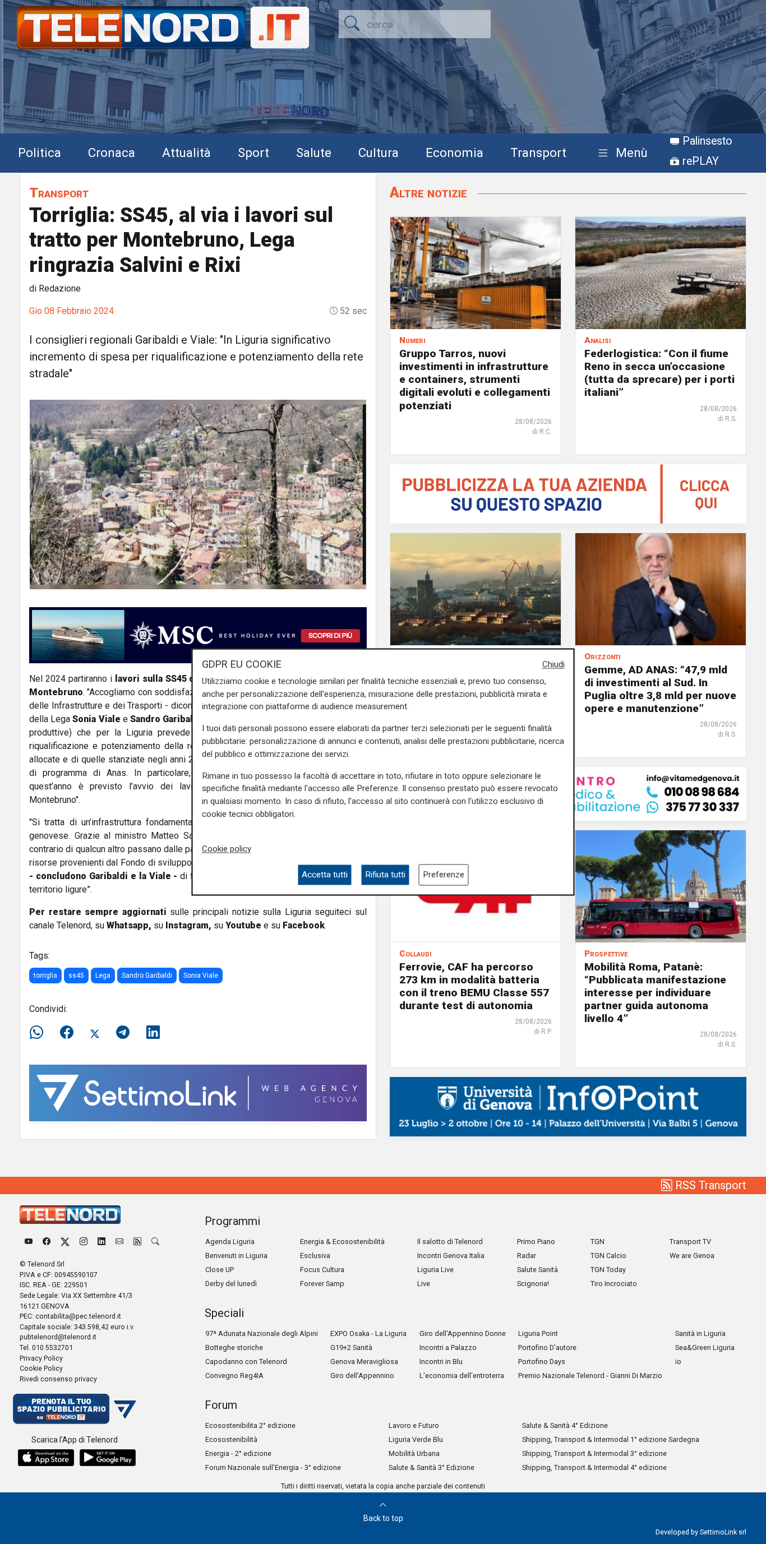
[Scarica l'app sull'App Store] (46, 1457)
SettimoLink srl (723, 1532)
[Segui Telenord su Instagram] (84, 1241)
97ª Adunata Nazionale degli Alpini (261, 1333)
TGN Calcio (608, 1255)
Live (423, 1283)
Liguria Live (435, 1269)
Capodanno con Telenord (246, 1361)
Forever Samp (322, 1283)
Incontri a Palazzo (448, 1347)
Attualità (186, 152)
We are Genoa (692, 1255)
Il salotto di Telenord (450, 1241)
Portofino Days (541, 1361)
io (678, 1361)
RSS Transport (709, 1185)
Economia (454, 152)
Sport (253, 152)
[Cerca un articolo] (155, 1241)
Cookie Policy (41, 1368)
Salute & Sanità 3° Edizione (431, 1467)
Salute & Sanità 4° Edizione (565, 1425)
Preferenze (443, 875)
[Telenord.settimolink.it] (568, 493)
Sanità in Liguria (700, 1333)
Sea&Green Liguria (705, 1347)
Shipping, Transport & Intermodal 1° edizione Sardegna (610, 1439)
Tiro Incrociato (613, 1283)
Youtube (243, 925)
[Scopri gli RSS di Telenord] (137, 1241)
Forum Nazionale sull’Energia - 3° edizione (273, 1467)
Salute (313, 152)
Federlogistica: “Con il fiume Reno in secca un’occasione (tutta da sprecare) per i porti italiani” (659, 373)
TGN (597, 1241)
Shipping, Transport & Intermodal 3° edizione (594, 1453)
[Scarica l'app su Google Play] (108, 1457)
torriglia (45, 975)
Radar (526, 1255)
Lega (102, 975)
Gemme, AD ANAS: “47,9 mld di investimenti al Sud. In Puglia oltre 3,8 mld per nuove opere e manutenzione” (660, 689)
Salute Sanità (537, 1269)
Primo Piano (536, 1241)
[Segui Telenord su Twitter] (65, 1241)
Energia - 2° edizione (238, 1453)
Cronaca (111, 152)
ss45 (76, 975)
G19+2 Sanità (351, 1347)
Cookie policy (226, 849)
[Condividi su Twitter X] (95, 1033)
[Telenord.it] (74, 1408)
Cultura (378, 152)
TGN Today (608, 1269)
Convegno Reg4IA (234, 1375)
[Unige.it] (568, 1106)
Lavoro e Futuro (414, 1425)
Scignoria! (533, 1283)
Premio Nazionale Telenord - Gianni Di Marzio (590, 1375)
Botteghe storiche (234, 1347)
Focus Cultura (322, 1269)
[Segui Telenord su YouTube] (29, 1241)
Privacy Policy (41, 1358)
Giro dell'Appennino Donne (462, 1333)
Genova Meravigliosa (364, 1361)
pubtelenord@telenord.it (58, 1337)
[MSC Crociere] (198, 634)
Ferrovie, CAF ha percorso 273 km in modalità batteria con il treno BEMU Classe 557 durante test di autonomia (474, 986)
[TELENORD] (70, 1214)
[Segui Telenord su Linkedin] (101, 1241)
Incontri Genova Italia (450, 1255)
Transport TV (690, 1241)
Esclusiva (315, 1255)
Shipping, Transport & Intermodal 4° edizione (594, 1467)
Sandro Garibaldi (147, 975)
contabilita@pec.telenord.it (78, 1316)
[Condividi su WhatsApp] (39, 1033)
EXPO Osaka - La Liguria (368, 1333)
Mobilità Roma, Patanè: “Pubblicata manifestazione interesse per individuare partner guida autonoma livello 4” (655, 992)
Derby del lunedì (231, 1283)
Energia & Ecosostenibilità (342, 1241)
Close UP (219, 1269)
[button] (620, 153)
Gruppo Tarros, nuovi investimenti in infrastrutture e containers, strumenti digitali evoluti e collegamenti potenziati (474, 379)
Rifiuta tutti (385, 875)
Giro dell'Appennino (362, 1375)
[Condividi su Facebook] (67, 1033)
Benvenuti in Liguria (236, 1255)
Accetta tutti (325, 875)
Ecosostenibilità (231, 1439)
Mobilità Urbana (414, 1453)
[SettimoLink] (198, 1092)
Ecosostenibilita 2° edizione (250, 1425)
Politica (39, 152)
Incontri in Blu (441, 1361)
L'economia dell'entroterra (461, 1375)
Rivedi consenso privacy (58, 1379)
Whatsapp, (129, 925)
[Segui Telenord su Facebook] (47, 1241)
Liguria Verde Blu (416, 1439)
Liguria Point (538, 1333)
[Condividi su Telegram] (123, 1033)
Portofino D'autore (547, 1347)
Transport (538, 152)
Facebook (304, 925)
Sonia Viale (200, 975)
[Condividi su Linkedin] (153, 1033)
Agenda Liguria (230, 1241)
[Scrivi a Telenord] (119, 1241)
